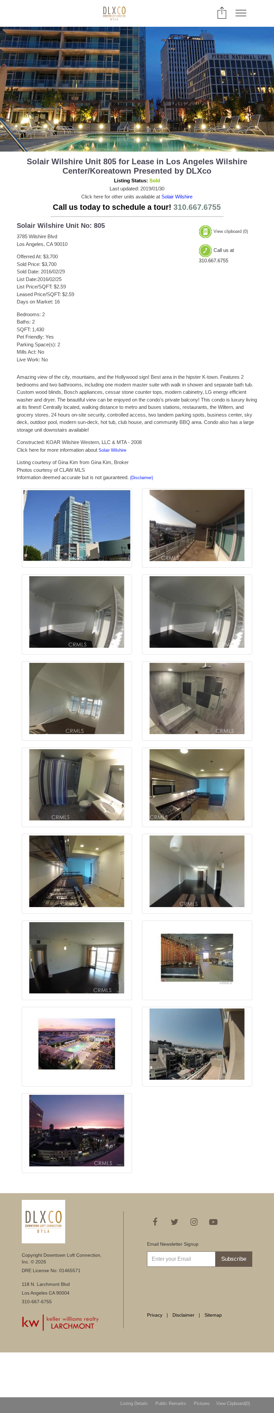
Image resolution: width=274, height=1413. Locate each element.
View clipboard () (231, 231)
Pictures (202, 1403)
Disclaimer (183, 1315)
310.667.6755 (197, 207)
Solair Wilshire (176, 196)
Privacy (154, 1315)
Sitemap (213, 1315)
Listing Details (134, 1403)
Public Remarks (170, 1403)
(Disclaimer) (141, 477)
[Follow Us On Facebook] (155, 1222)
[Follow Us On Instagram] (194, 1222)
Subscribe (233, 1259)
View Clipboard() (233, 1403)
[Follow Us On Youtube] (213, 1222)
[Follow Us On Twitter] (174, 1222)
